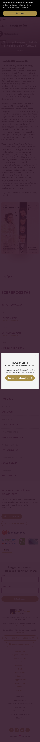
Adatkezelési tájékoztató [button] (20, 7)
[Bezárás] (36, 355)
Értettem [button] (20, 13)
